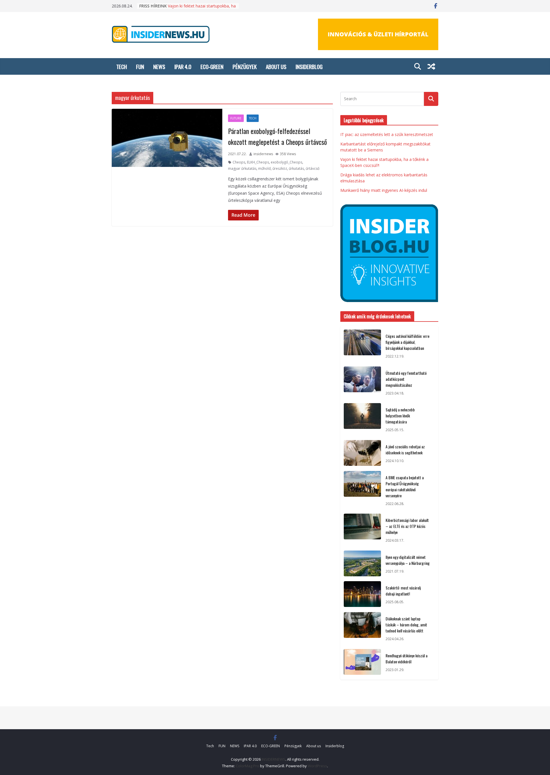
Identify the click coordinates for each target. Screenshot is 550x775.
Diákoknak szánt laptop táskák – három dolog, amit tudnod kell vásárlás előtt (406, 625)
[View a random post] (431, 66)
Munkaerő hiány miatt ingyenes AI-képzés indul (383, 190)
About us (276, 66)
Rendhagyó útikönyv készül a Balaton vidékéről (406, 658)
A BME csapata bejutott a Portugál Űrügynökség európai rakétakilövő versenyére (405, 486)
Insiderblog (309, 66)
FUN (140, 66)
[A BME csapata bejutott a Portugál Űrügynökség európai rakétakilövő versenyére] (362, 490)
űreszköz (279, 168)
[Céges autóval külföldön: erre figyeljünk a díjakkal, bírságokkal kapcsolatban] (362, 346)
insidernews (263, 153)
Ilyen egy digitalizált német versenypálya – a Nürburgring (408, 560)
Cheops (239, 162)
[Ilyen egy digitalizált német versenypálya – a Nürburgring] (362, 564)
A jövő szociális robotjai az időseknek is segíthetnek (405, 449)
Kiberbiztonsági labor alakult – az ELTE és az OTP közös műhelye (407, 526)
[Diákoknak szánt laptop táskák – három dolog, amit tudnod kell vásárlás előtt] (362, 629)
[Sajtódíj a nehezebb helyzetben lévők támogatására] (362, 420)
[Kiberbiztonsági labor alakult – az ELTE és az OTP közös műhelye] (362, 530)
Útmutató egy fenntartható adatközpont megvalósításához (406, 379)
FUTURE (235, 118)
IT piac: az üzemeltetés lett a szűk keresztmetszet (386, 134)
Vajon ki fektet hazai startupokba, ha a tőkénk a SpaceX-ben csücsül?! (202, 8)
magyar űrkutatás (242, 168)
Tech (121, 66)
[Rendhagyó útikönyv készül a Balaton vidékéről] (362, 663)
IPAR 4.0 (182, 66)
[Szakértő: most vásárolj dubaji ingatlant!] (362, 595)
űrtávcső (312, 168)
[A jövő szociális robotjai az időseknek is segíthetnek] (362, 454)
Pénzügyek (245, 66)
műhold (264, 168)
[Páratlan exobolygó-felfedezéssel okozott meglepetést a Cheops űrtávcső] (167, 138)
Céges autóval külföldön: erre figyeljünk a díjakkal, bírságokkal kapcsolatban (407, 342)
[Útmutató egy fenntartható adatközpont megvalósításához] (362, 383)
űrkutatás (296, 168)
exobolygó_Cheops (286, 162)
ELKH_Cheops (258, 162)
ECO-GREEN (212, 66)
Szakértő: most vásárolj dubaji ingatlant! (403, 591)
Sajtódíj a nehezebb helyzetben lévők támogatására (400, 416)
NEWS (159, 66)
